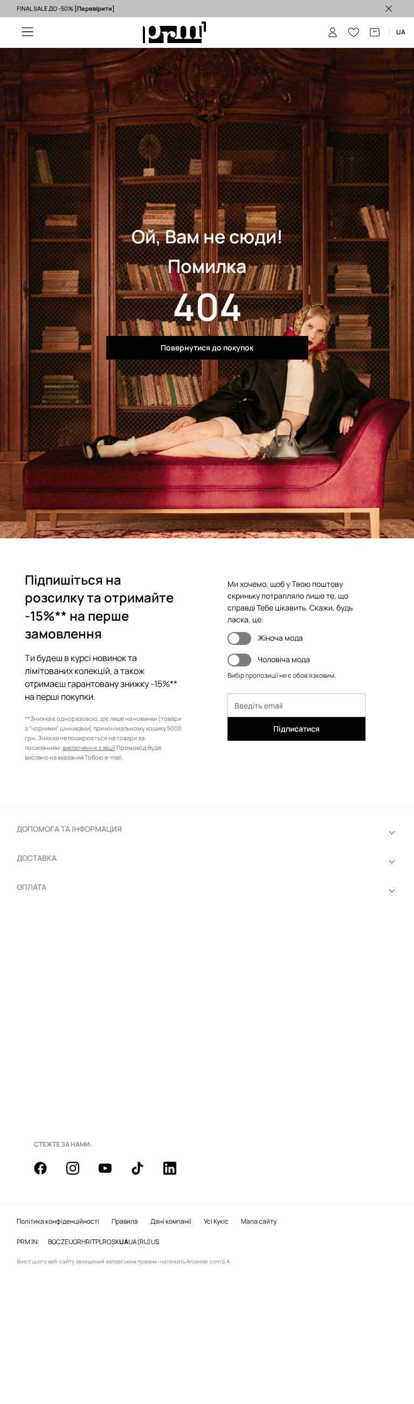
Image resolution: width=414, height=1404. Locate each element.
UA (123, 1242)
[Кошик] (374, 32)
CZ (60, 1242)
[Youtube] (112, 1174)
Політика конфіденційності (58, 1221)
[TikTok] (144, 1174)
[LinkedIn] (176, 1174)
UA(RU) (139, 1242)
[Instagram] (79, 1174)
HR (85, 1242)
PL (98, 1242)
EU (69, 1242)
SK (115, 1242)
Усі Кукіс (216, 1221)
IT (92, 1242)
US (155, 1242)
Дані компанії (170, 1221)
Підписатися (296, 729)
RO (107, 1242)
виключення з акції (89, 747)
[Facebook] (47, 1174)
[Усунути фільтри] (388, 8)
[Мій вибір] (353, 32)
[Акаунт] (332, 32)
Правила (125, 1221)
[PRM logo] (174, 33)
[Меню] (27, 32)
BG (52, 1242)
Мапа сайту (259, 1221)
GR (77, 1242)
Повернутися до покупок (207, 347)
